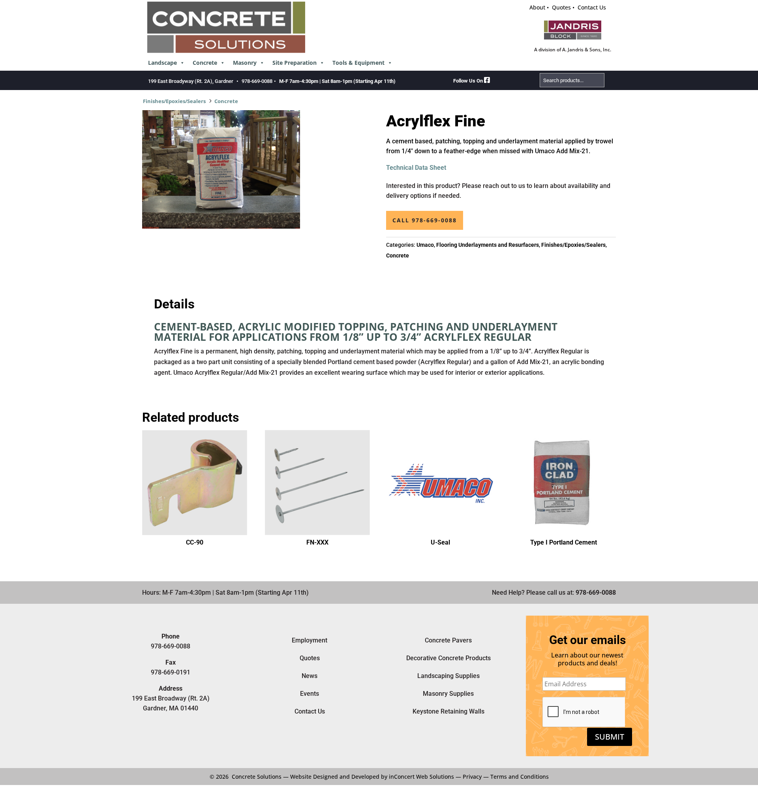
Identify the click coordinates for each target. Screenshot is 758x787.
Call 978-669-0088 (424, 220)
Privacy (472, 776)
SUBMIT (609, 736)
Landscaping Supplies (448, 676)
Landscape (162, 62)
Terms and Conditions (519, 776)
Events (309, 693)
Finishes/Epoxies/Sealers (174, 101)
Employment (309, 640)
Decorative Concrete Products (448, 658)
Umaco (425, 245)
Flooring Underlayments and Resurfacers (487, 245)
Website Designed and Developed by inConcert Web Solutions (372, 776)
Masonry (245, 62)
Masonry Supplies (448, 693)
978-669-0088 (257, 81)
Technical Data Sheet (416, 167)
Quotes (561, 7)
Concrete (205, 62)
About (537, 7)
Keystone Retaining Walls (448, 711)
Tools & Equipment (358, 62)
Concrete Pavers (448, 640)
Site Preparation (294, 62)
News (309, 676)
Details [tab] (174, 304)
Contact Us (592, 7)
